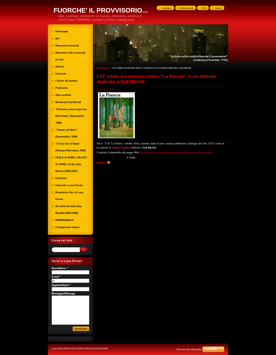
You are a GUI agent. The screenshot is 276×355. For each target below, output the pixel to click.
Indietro (101, 162)
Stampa (218, 8)
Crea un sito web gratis (188, 349)
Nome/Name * (60, 268)
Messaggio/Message (63, 293)
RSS (204, 8)
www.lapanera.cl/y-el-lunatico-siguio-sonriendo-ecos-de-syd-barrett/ (176, 152)
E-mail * (56, 276)
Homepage (102, 68)
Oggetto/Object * (61, 285)
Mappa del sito (187, 8)
